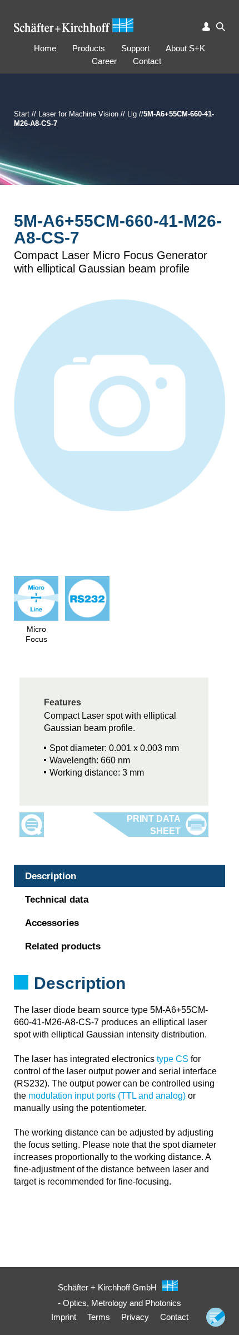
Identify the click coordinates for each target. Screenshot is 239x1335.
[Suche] (220, 26)
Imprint (63, 1317)
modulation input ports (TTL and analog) (107, 1095)
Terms (98, 1317)
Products (88, 48)
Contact (147, 61)
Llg (132, 114)
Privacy (135, 1317)
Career (104, 61)
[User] (206, 26)
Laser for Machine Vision (78, 114)
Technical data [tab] (56, 899)
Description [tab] (50, 876)
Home (45, 48)
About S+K (185, 48)
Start (21, 114)
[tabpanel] (119, 998)
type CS (172, 1059)
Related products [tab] (63, 946)
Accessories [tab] (52, 923)
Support (135, 48)
